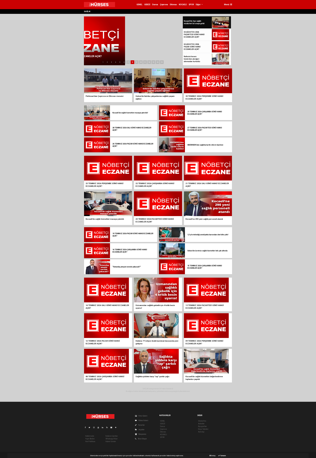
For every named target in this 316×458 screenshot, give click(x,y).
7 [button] (128, 62)
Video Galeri (143, 420)
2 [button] (107, 62)
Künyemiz (142, 434)
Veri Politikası (90, 441)
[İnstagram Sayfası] (95, 427)
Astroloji (201, 432)
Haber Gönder (111, 441)
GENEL (139, 4)
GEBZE (147, 4)
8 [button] (132, 62)
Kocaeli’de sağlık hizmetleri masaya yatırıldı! (130, 113)
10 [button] (141, 62)
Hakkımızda (89, 436)
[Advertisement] (70, 47)
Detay (213, 456)
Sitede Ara (202, 421)
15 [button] (162, 62)
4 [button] (115, 62)
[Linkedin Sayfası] (103, 427)
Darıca (155, 4)
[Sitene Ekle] (116, 427)
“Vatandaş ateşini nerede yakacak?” (126, 267)
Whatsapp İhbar (112, 439)
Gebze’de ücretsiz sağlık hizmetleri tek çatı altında (207, 251)
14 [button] (157, 62)
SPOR (191, 4)
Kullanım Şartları (112, 436)
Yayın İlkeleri (90, 439)
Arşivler (141, 430)
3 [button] (111, 62)
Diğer (198, 4)
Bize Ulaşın (142, 439)
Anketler (201, 424)
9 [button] (136, 62)
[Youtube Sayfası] (99, 427)
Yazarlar (141, 425)
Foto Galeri (142, 416)
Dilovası (173, 4)
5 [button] (119, 62)
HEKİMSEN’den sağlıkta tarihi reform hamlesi (205, 145)
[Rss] (108, 427)
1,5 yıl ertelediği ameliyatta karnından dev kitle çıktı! (207, 235)
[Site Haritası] (112, 427)
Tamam (223, 456)
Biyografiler (202, 426)
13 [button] (153, 62)
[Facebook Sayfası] (86, 427)
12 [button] (149, 62)
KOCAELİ (183, 4)
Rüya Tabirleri (203, 429)
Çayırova (164, 4)
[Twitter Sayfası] (90, 427)
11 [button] (145, 62)
